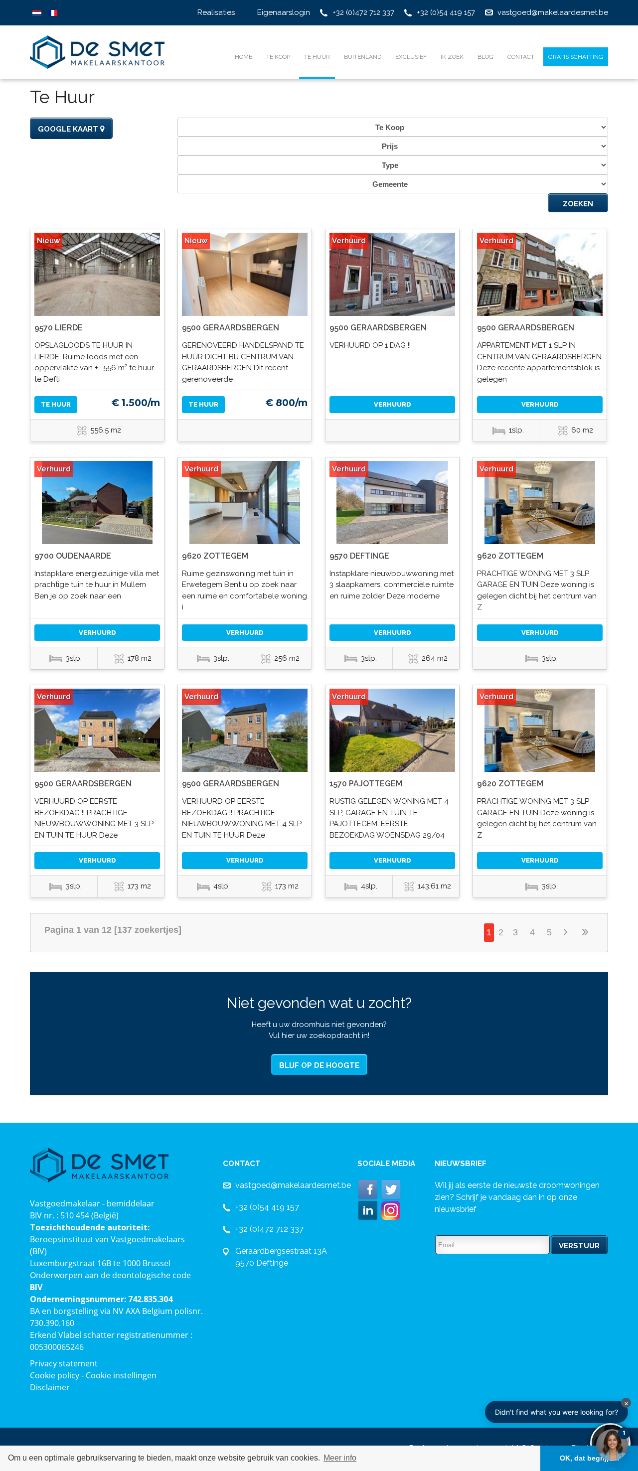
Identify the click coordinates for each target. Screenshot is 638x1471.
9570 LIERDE (58, 327)
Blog (485, 56)
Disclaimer (50, 1387)
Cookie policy (54, 1375)
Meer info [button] (339, 1458)
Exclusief (411, 56)
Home (243, 56)
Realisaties (216, 12)
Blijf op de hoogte (319, 1065)
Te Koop (278, 56)
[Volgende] (567, 932)
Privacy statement (64, 1363)
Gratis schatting (575, 56)
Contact (520, 56)
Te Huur (317, 56)
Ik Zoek (452, 56)
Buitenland (362, 56)
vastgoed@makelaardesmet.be (552, 12)
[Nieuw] (97, 274)
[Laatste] (585, 932)
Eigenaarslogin (283, 12)
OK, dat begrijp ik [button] (589, 1458)
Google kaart (69, 129)
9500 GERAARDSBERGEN (230, 327)
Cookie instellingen (121, 1375)
